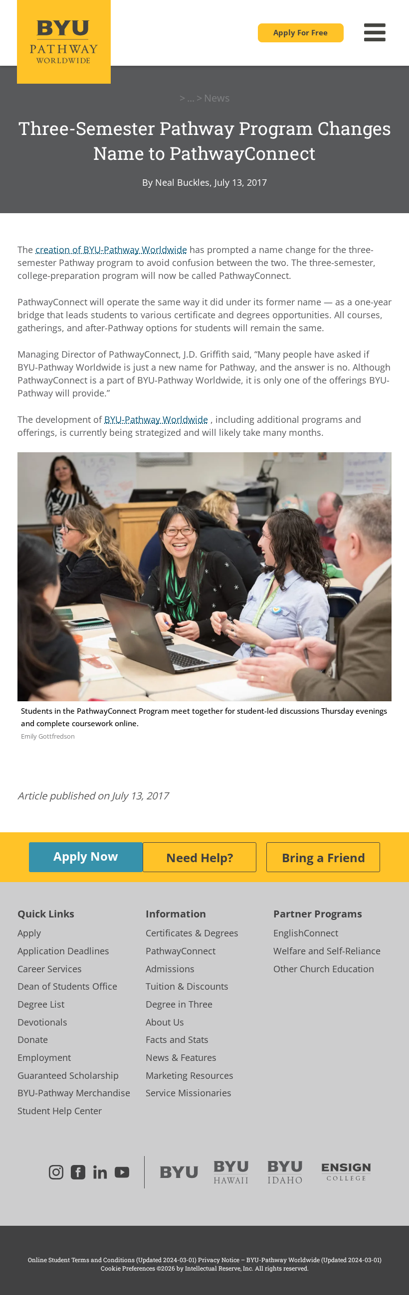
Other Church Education (323, 969)
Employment (44, 1057)
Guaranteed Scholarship (68, 1075)
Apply (29, 933)
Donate (32, 1039)
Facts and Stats (177, 1039)
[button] (301, 32)
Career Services (49, 969)
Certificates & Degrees (192, 933)
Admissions (170, 969)
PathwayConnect (180, 951)
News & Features (181, 1057)
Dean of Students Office (67, 986)
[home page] (64, 41)
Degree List (40, 1004)
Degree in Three (179, 1004)
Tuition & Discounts (187, 986)
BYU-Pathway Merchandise (73, 1093)
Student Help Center (59, 1111)
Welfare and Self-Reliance (327, 951)
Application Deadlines (63, 951)
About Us (165, 1022)
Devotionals (42, 1022)
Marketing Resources (189, 1075)
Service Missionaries (188, 1093)
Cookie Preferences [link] (128, 1268)
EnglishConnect (305, 933)
